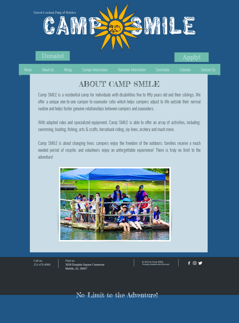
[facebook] (189, 263)
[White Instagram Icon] (194, 263)
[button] (48, 69)
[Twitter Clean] (200, 263)
